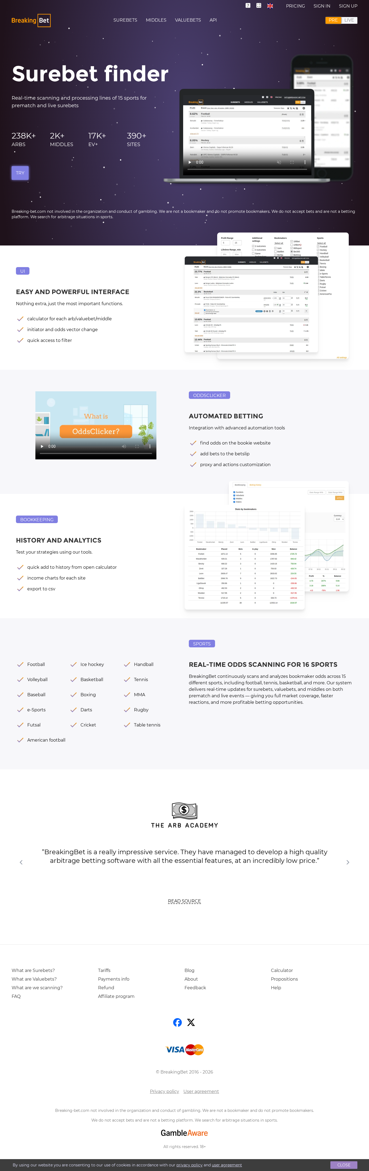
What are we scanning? (37, 987)
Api (213, 20)
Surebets (125, 20)
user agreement (227, 1165)
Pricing (295, 6)
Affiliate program (116, 996)
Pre (333, 20)
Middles (156, 20)
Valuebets (188, 20)
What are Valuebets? (34, 979)
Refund (106, 987)
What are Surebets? (33, 970)
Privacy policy (164, 1091)
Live (349, 20)
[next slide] (347, 862)
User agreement (201, 1091)
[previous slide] (21, 862)
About (191, 979)
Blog (189, 970)
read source (184, 901)
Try (20, 173)
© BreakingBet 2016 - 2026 (184, 1072)
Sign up (348, 6)
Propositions (284, 979)
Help (276, 987)
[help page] (250, 6)
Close (343, 1165)
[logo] (31, 20)
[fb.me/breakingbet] (177, 1023)
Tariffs (104, 970)
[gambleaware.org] (184, 1132)
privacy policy (189, 1165)
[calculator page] (259, 6)
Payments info (113, 979)
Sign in (322, 6)
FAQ (16, 996)
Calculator (282, 970)
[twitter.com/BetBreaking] (191, 1023)
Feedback (195, 987)
